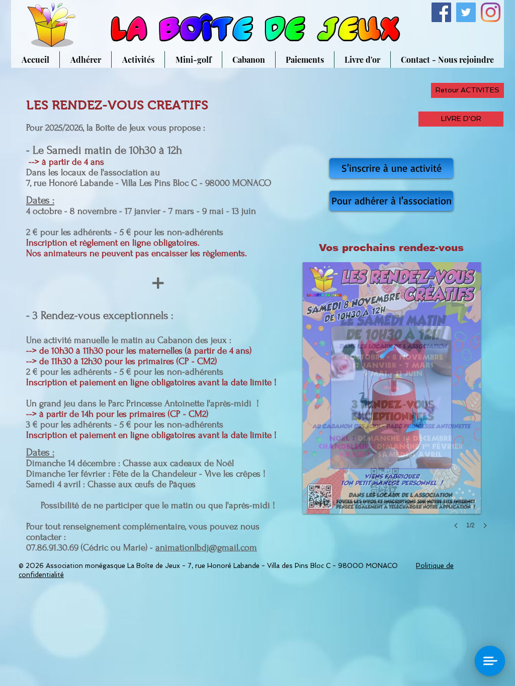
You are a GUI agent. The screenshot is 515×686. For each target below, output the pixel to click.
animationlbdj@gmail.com (206, 547)
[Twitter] (466, 12)
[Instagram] (490, 12)
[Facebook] (441, 12)
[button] (391, 405)
